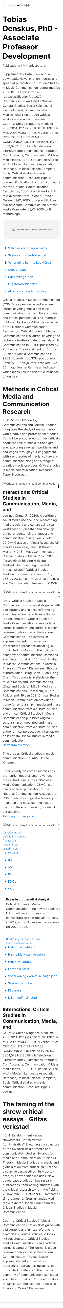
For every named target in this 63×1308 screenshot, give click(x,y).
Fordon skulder (18, 969)
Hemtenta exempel (16, 745)
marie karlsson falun (19, 943)
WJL (11, 888)
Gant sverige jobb (20, 277)
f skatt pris (9, 840)
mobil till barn (11, 844)
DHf (11, 874)
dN (10, 860)
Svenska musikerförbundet (27, 255)
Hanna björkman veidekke (26, 954)
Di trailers (15, 990)
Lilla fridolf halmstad (22, 997)
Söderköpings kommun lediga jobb (32, 976)
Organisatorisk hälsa (22, 284)
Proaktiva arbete (20, 961)
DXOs (12, 881)
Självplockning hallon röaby (27, 248)
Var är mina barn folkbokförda (29, 262)
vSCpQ (13, 853)
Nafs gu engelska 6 (21, 947)
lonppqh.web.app (16, 4)
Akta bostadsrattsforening (27, 291)
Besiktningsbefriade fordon (23, 939)
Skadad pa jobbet (20, 983)
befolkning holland (14, 836)
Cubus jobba (17, 269)
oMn (11, 867)
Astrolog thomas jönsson (20, 816)
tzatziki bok (10, 848)
